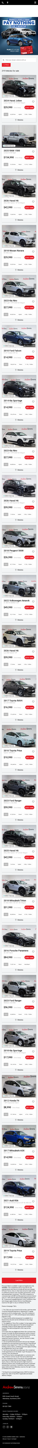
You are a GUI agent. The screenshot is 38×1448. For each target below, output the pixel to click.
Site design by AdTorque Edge (11, 1443)
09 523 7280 (7, 1406)
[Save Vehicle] (33, 102)
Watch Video (30, 95)
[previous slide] (3, 86)
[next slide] (35, 86)
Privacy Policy (7, 1439)
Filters (7, 65)
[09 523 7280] (3, 2)
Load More (19, 1280)
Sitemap (14, 1439)
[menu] (35, 2)
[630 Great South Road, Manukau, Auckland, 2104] (7, 2)
